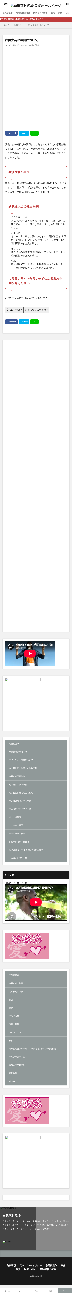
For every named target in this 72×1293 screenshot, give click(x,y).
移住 (11, 1040)
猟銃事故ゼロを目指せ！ (20, 841)
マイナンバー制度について (21, 760)
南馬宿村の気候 (40, 13)
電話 (50, 1291)
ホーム (7, 1291)
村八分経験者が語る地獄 (20, 801)
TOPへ (64, 1291)
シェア (21, 1291)
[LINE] (34, 133)
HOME (6, 25)
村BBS (12, 1081)
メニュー (36, 1291)
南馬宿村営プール (17, 1057)
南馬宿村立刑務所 (17, 1065)
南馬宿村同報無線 (17, 776)
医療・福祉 (14, 1024)
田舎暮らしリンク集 (18, 858)
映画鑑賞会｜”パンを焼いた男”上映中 (26, 850)
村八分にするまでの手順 (20, 809)
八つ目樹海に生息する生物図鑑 (23, 768)
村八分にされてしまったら (21, 793)
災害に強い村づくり (18, 752)
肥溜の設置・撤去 (17, 833)
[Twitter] (24, 133)
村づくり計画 (15, 817)
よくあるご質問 (16, 825)
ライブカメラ (15, 1032)
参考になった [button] (14, 309)
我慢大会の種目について (38, 25)
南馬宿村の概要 (23, 13)
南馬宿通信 (8, 13)
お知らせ (18, 25)
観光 (53, 13)
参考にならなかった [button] (36, 309)
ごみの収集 (14, 1016)
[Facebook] (11, 133)
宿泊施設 (13, 1073)
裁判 (60, 13)
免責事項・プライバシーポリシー (24, 1265)
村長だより (14, 743)
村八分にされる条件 (18, 784)
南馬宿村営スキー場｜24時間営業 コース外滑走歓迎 (32, 1049)
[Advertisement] (36, 86)
